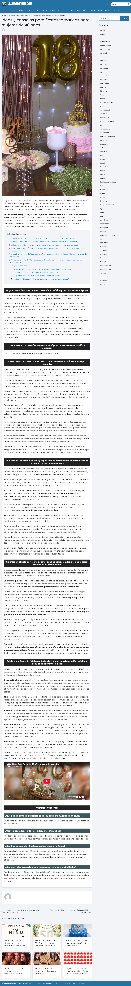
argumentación (106, 68)
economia (104, 140)
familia (107, 10)
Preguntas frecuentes (19, 266)
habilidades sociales (108, 182)
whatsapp (104, 284)
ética (102, 155)
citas (102, 106)
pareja (102, 212)
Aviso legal (23, 983)
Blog (21, 10)
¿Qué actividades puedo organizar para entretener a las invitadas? (42, 279)
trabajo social (105, 269)
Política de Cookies (61, 983)
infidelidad (104, 193)
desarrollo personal (107, 136)
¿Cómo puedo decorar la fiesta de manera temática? (36, 272)
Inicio (14, 10)
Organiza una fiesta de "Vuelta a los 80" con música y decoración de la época (42, 238)
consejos (103, 114)
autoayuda (104, 83)
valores (103, 273)
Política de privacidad (77, 983)
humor (102, 190)
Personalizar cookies (44, 983)
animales (103, 64)
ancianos (103, 61)
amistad (44, 10)
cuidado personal (107, 121)
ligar (101, 208)
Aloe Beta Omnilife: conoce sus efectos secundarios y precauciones (70, 911)
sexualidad (104, 246)
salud (35, 10)
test (101, 258)
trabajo (103, 262)
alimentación (82, 10)
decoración (104, 133)
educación (104, 144)
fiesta (102, 171)
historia (103, 186)
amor (28, 10)
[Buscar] (129, 4)
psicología (104, 220)
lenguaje (103, 201)
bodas (102, 98)
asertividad (104, 76)
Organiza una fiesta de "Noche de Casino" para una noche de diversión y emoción (44, 242)
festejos (103, 163)
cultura (103, 125)
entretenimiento (106, 148)
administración (106, 42)
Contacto (32, 983)
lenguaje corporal (107, 205)
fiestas (102, 174)
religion (103, 231)
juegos (102, 197)
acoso (102, 34)
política (103, 216)
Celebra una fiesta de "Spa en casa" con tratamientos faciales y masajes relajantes (44, 245)
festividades (105, 167)
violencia (103, 281)
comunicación (67, 10)
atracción (104, 80)
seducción (104, 243)
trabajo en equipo (107, 265)
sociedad (103, 250)
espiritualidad (105, 152)
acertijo (103, 30)
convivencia (104, 117)
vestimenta (104, 277)
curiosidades (105, 129)
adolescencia (105, 45)
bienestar (104, 91)
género (103, 178)
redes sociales (96, 10)
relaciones (54, 10)
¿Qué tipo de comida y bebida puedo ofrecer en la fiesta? (38, 276)
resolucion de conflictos (109, 235)
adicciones (104, 38)
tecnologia (104, 254)
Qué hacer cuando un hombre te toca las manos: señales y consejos (22, 911)
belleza (116, 10)
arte (101, 72)
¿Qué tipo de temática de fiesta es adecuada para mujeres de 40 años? (43, 269)
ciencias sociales (106, 102)
